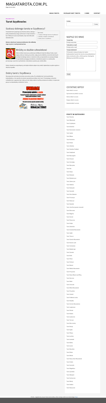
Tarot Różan (69, 352)
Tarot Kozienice (70, 139)
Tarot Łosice (69, 346)
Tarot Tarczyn (70, 320)
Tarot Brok (69, 255)
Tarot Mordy (69, 381)
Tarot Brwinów (70, 126)
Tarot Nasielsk (70, 204)
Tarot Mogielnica (70, 368)
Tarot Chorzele (70, 284)
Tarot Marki (69, 281)
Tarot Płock (69, 259)
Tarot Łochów (70, 336)
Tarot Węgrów (70, 213)
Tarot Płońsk (69, 310)
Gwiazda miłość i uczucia (72, 103)
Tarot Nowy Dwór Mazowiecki (74, 359)
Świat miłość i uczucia (72, 90)
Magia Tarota (54, 13)
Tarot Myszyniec (70, 165)
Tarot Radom (69, 313)
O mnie (87, 13)
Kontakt (97, 13)
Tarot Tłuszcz (70, 236)
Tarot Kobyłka (70, 300)
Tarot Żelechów (70, 226)
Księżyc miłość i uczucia (72, 100)
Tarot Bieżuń (69, 265)
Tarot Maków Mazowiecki (72, 268)
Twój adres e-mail (71, 45)
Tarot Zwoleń (69, 294)
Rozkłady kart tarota (72, 13)
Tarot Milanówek (70, 120)
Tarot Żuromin (70, 252)
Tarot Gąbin (69, 330)
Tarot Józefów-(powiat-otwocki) (74, 207)
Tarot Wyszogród (70, 155)
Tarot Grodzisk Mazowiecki (73, 230)
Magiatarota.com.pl (26, 4)
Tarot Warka (69, 342)
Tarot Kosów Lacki (71, 242)
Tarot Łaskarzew (70, 317)
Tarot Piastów (70, 117)
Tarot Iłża (68, 168)
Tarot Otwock (70, 159)
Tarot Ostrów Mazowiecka (73, 304)
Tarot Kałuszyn (70, 201)
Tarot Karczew (70, 278)
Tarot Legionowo (70, 307)
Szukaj (68, 21)
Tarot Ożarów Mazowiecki (73, 239)
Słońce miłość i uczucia (72, 97)
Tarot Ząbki (69, 233)
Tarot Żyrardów (70, 371)
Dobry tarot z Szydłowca (45, 38)
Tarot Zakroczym (70, 181)
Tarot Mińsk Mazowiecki (72, 288)
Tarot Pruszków (70, 291)
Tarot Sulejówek (70, 152)
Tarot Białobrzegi (70, 249)
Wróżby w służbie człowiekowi (46, 36)
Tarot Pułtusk (70, 262)
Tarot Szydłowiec (70, 123)
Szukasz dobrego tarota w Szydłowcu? (48, 34)
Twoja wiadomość (71, 50)
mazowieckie (10, 18)
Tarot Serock (69, 217)
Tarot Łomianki (70, 339)
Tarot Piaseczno (70, 220)
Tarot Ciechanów (70, 246)
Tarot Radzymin (70, 188)
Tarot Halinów (70, 184)
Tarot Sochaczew (70, 378)
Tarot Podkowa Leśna (72, 297)
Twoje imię (69, 40)
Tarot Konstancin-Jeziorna (73, 130)
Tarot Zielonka (70, 146)
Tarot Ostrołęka (70, 162)
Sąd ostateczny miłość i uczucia (74, 93)
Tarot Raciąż (69, 326)
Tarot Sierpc (69, 172)
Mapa (76, 397)
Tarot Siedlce (69, 384)
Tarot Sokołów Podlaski (72, 149)
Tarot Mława (69, 136)
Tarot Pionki (69, 143)
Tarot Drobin (69, 362)
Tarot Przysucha (70, 271)
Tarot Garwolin (70, 191)
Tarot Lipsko (69, 133)
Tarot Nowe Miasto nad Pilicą (73, 275)
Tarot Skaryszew (70, 388)
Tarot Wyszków (70, 349)
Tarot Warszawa (70, 210)
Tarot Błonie (69, 355)
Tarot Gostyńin (70, 365)
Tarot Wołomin (70, 175)
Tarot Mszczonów (71, 323)
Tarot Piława (69, 333)
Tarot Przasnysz (70, 197)
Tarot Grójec (69, 223)
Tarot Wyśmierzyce (71, 178)
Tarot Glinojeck (70, 375)
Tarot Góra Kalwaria (71, 194)
